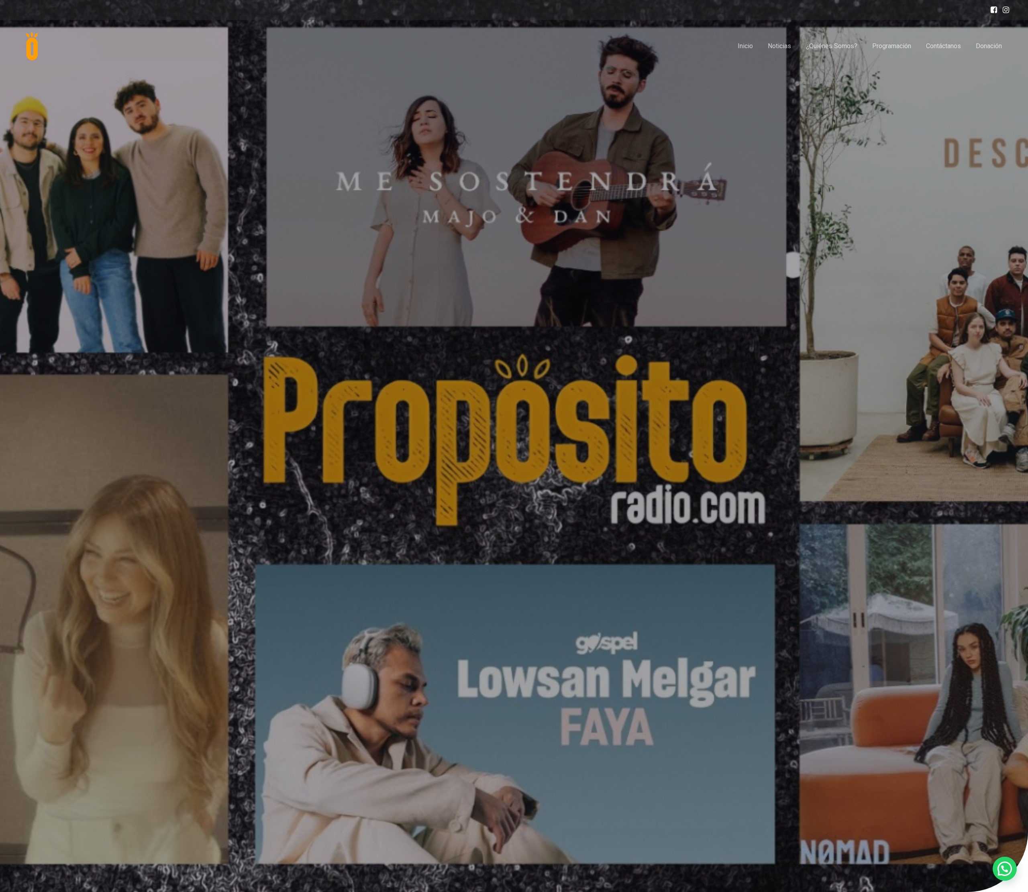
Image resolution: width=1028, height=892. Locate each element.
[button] (1005, 869)
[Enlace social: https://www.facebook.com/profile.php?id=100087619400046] (992, 10)
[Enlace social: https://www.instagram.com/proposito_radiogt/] (1004, 10)
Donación (989, 46)
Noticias (779, 46)
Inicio (745, 46)
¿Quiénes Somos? (831, 46)
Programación (891, 46)
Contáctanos (943, 46)
